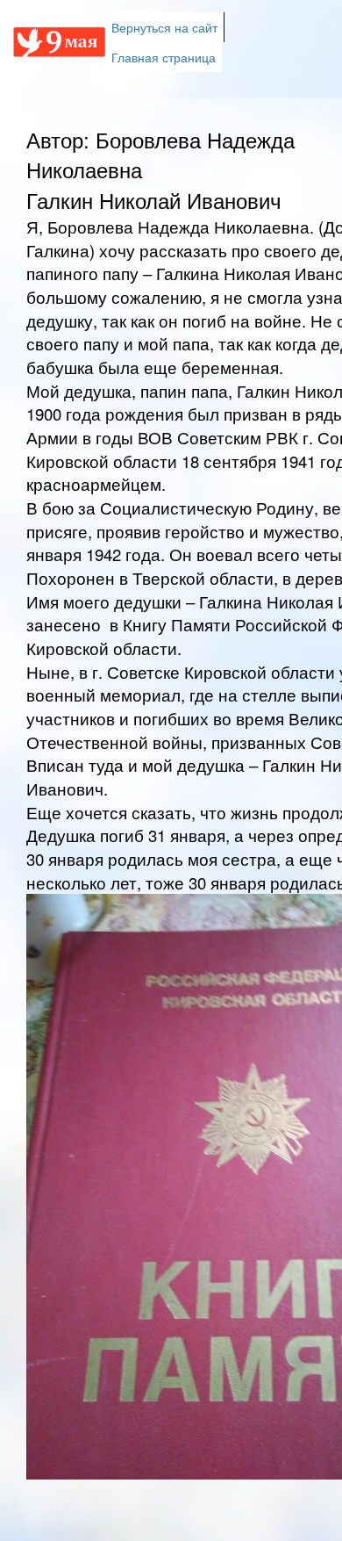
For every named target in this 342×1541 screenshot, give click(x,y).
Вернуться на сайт (164, 27)
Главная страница (163, 57)
